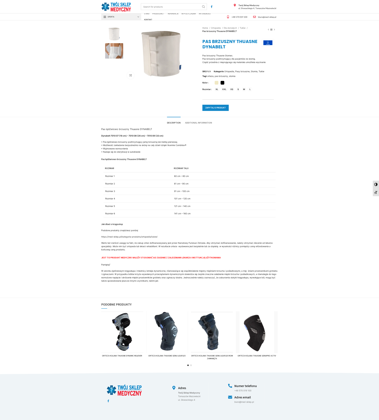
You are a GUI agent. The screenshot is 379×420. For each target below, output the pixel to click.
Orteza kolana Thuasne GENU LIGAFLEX (167, 355)
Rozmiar (206, 89)
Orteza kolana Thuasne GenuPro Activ (257, 355)
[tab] (174, 121)
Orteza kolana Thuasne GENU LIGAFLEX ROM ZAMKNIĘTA (212, 357)
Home (205, 28)
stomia (232, 76)
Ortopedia (216, 28)
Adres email (242, 397)
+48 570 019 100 (239, 17)
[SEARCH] (203, 6)
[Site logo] (116, 6)
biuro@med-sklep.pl (267, 17)
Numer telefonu (245, 386)
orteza (210, 76)
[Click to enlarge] (130, 75)
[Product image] (122, 332)
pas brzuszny (221, 76)
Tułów (243, 28)
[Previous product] (268, 29)
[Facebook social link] (211, 6)
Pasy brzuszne (242, 71)
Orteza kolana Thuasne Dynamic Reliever (122, 355)
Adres (182, 388)
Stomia (254, 71)
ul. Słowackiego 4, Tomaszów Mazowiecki (257, 6)
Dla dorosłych (230, 28)
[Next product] (274, 29)
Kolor (205, 82)
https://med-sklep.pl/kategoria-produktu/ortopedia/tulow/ (129, 236)
